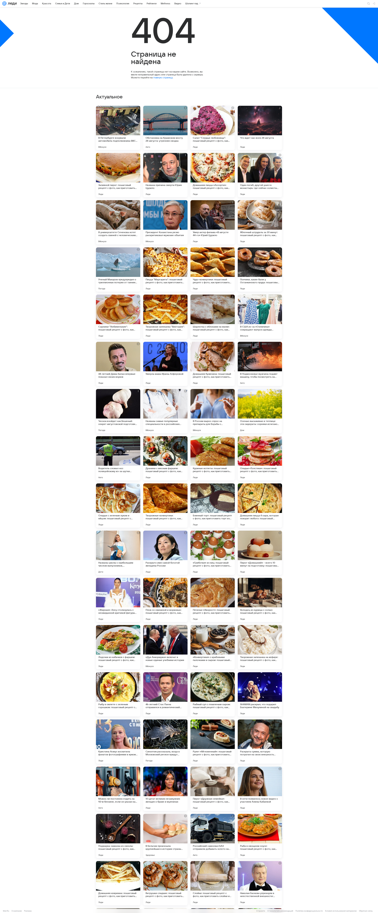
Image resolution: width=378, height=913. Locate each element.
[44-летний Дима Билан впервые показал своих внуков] (118, 364)
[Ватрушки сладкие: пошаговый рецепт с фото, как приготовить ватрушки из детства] (165, 883)
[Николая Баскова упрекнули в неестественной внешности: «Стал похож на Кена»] (260, 883)
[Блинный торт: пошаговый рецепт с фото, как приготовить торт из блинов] (212, 505)
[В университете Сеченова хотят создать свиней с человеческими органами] (118, 222)
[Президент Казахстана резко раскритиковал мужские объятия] (165, 222)
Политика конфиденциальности (309, 911)
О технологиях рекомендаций (280, 911)
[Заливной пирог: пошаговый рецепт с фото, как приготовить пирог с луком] (118, 175)
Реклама (28, 911)
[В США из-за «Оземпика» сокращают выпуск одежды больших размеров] (260, 317)
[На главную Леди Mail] (11, 3)
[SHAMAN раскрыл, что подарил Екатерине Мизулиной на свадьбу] (260, 694)
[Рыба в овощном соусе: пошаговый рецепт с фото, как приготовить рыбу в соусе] (260, 836)
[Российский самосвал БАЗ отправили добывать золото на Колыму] (212, 836)
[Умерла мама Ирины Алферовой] (165, 364)
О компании (17, 911)
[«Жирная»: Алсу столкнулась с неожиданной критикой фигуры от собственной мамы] (118, 600)
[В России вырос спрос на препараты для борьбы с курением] (212, 411)
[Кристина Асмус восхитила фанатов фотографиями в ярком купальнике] (118, 741)
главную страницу (163, 77)
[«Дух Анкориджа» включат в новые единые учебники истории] (165, 647)
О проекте (260, 911)
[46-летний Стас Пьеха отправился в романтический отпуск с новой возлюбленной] (165, 694)
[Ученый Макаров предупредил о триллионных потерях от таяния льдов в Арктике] (118, 269)
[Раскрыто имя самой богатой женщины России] (165, 553)
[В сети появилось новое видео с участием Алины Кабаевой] (260, 789)
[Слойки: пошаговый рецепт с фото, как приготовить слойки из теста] (212, 883)
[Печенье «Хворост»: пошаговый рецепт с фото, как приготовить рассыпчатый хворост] (212, 600)
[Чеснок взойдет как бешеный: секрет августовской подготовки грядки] (118, 411)
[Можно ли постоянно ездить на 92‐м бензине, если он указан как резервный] (118, 789)
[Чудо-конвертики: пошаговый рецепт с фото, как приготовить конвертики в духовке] (212, 269)
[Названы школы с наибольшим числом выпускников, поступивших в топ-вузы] (118, 553)
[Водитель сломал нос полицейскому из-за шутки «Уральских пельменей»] (118, 458)
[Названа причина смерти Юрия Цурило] (165, 175)
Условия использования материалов (341, 911)
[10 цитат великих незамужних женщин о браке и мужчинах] (165, 789)
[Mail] (4, 3)
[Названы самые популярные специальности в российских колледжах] (165, 411)
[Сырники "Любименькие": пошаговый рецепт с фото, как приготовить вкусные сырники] (118, 317)
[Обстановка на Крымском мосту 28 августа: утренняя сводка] (165, 128)
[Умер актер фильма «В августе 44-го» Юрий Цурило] (212, 222)
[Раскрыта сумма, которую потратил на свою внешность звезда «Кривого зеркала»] (260, 741)
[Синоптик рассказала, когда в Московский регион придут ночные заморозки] (165, 741)
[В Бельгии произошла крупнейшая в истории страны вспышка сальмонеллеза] (165, 836)
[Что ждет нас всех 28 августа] (260, 128)
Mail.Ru (6, 911)
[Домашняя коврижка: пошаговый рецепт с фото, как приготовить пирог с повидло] (118, 883)
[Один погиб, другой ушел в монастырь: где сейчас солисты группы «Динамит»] (260, 175)
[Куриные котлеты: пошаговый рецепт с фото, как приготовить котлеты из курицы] (212, 458)
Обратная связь (366, 911)
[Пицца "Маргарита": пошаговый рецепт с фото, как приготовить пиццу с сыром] (165, 269)
